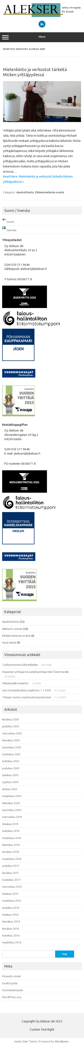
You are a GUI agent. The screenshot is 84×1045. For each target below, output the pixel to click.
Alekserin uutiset (12, 628)
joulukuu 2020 (10, 768)
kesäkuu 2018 (10, 851)
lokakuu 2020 (10, 775)
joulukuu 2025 (10, 726)
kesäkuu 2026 (10, 719)
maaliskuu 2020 (11, 795)
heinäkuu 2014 (11, 921)
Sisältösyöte (9, 983)
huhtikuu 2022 (10, 761)
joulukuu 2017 (10, 865)
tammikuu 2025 (11, 747)
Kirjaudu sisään (11, 976)
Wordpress (62, 1041)
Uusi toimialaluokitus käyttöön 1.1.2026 (26, 690)
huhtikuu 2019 (10, 830)
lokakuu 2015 (10, 893)
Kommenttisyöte (12, 990)
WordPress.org (11, 997)
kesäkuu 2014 (10, 928)
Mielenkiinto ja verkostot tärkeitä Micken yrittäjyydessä (35, 72)
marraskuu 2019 (12, 816)
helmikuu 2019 (11, 844)
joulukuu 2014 (10, 907)
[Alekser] (42, 16)
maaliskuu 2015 (11, 900)
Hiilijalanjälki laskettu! (15, 683)
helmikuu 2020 (11, 803)
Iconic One (21, 1041)
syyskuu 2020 (10, 781)
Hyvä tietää (9, 642)
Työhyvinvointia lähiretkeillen (20, 664)
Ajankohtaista (25, 192)
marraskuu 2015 (12, 886)
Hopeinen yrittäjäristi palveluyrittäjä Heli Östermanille (35, 671)
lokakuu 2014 (10, 914)
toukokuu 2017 (11, 879)
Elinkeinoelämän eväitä (49, 192)
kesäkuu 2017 (10, 872)
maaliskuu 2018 (11, 858)
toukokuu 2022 (11, 754)
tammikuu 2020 (11, 809)
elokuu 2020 (9, 789)
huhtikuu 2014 (10, 935)
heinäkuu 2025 (11, 740)
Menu (42, 36)
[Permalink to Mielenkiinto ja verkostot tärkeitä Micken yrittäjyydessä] (42, 121)
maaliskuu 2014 (11, 942)
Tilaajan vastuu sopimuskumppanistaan (26, 697)
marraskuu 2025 (12, 733)
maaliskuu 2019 (11, 837)
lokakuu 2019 (10, 823)
